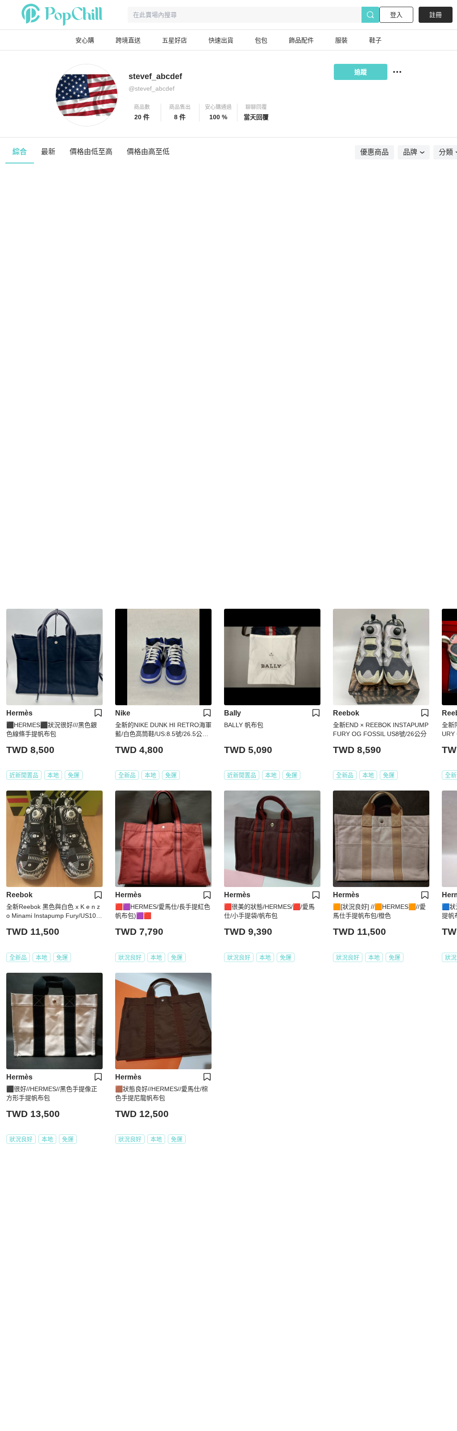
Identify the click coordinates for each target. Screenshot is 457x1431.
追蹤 (360, 71)
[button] (142, 112)
